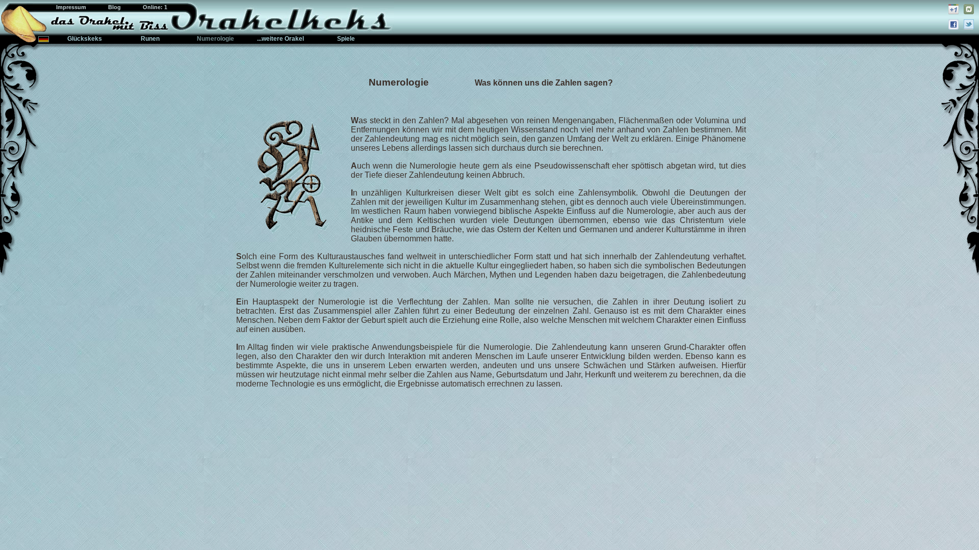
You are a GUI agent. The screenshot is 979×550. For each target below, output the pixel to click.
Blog (115, 7)
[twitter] (969, 24)
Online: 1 (155, 7)
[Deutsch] (43, 39)
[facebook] (953, 24)
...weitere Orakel (280, 38)
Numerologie (215, 38)
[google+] (953, 9)
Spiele (346, 38)
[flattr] (969, 9)
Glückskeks (84, 38)
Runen (150, 38)
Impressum (72, 7)
